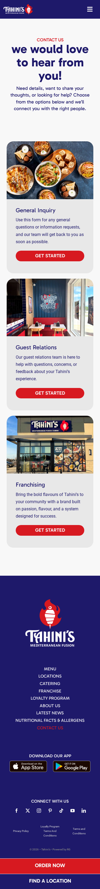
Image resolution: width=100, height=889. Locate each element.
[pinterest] (50, 810)
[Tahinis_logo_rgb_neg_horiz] (18, 6)
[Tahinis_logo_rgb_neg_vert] (50, 601)
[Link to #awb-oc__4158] (90, 9)
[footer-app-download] (28, 762)
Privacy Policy (21, 831)
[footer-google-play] (71, 762)
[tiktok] (61, 810)
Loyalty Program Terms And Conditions (50, 831)
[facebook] (16, 810)
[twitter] (27, 810)
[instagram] (39, 810)
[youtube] (72, 810)
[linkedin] (83, 810)
